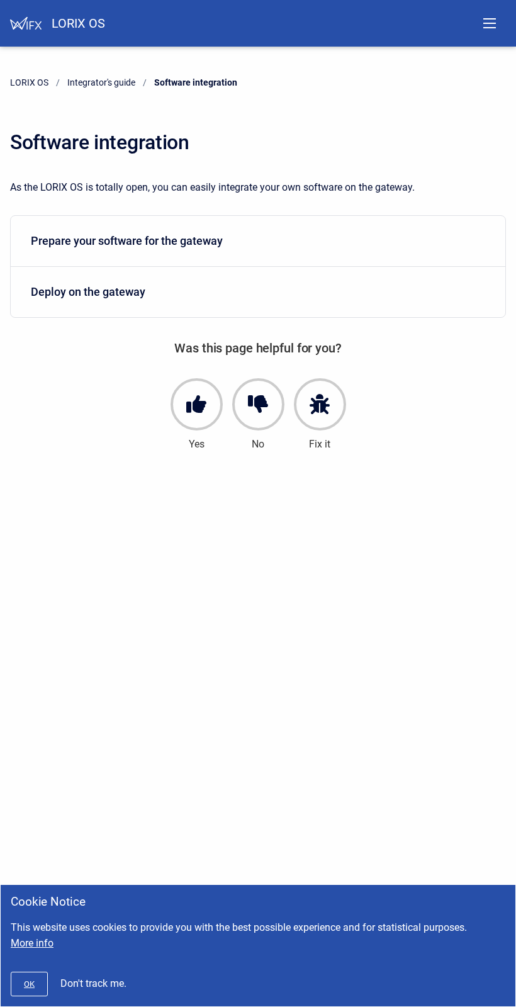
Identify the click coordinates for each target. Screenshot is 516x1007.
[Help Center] (26, 23)
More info (32, 943)
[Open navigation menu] (489, 23)
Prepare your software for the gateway (127, 240)
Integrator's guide (101, 82)
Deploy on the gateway (88, 291)
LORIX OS (78, 23)
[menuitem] (258, 241)
